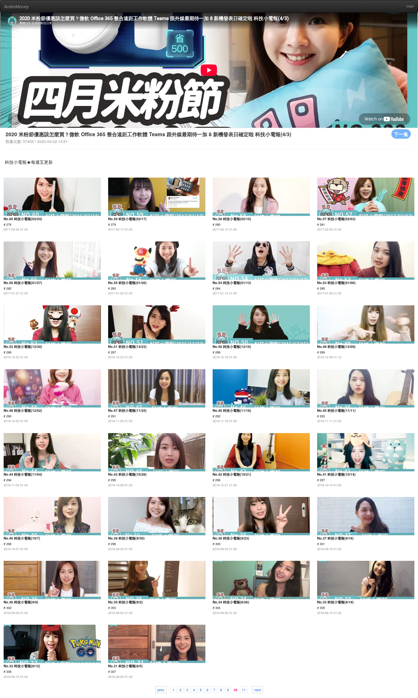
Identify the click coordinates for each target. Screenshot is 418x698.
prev (160, 689)
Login (410, 6)
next (257, 689)
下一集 (401, 133)
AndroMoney (16, 6)
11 (244, 689)
